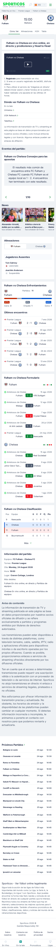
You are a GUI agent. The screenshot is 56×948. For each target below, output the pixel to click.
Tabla (44, 31)
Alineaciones (27, 31)
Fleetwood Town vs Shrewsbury (17, 866)
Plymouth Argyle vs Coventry (15, 846)
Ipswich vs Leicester (12, 872)
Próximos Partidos (12, 744)
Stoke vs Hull (8, 859)
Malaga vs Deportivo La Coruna (16, 775)
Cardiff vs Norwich (11, 788)
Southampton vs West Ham (14, 827)
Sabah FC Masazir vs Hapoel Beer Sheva (17, 782)
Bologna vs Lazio (10, 750)
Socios (50, 932)
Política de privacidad (38, 933)
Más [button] (26, 543)
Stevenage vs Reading (12, 807)
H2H (37, 31)
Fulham (8, 294)
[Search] (30, 4)
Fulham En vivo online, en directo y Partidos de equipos (25, 584)
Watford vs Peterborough (14, 815)
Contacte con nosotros (22, 933)
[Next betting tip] (50, 197)
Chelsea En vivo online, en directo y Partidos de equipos (26, 592)
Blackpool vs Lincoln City (13, 801)
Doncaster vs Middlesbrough (15, 794)
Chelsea (47, 294)
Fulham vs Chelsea (11, 769)
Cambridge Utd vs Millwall (14, 834)
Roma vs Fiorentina (11, 763)
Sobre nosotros (7, 933)
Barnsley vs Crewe (11, 853)
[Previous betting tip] (6, 197)
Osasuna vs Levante (11, 756)
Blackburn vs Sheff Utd (13, 840)
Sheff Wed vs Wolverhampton (16, 821)
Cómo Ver (14, 31)
